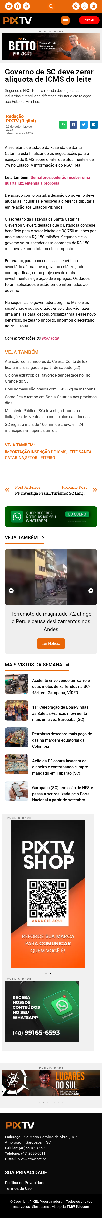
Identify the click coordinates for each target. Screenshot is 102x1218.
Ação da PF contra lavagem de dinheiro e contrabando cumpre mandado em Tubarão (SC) (60, 767)
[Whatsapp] (84, 6)
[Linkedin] (93, 6)
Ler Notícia (51, 643)
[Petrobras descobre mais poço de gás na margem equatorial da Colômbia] (16, 737)
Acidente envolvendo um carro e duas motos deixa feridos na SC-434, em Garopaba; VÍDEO (61, 686)
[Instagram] (26, 6)
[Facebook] (17, 6)
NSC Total (50, 338)
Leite (72, 452)
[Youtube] (9, 6)
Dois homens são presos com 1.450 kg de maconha (50, 389)
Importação (17, 452)
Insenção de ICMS (48, 452)
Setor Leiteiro (40, 457)
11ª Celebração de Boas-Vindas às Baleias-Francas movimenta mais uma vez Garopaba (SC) (60, 713)
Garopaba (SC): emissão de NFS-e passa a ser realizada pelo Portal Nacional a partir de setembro (62, 793)
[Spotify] (76, 6)
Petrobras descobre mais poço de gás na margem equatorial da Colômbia (62, 740)
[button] (51, 6)
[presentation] (11, 590)
